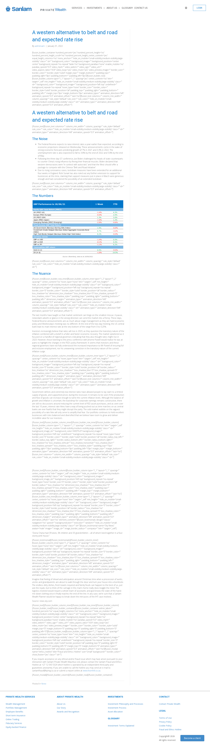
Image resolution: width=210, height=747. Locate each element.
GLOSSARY (127, 8)
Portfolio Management (16, 707)
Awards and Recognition (68, 711)
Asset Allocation (115, 711)
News (43, 683)
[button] (199, 8)
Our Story (61, 707)
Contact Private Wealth (169, 704)
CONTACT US (141, 8)
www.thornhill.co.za (91, 670)
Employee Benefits (14, 711)
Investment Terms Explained (121, 725)
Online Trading (12, 719)
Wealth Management (15, 704)
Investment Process (117, 707)
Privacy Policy (165, 721)
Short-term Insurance (15, 715)
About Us (61, 704)
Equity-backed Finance (16, 727)
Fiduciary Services (14, 723)
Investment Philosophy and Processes (125, 704)
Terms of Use (165, 718)
